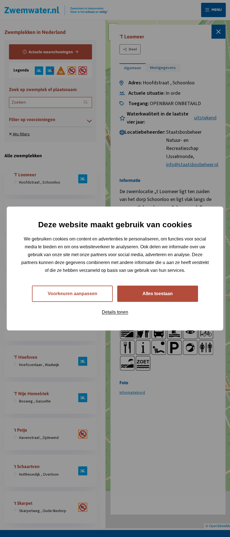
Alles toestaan (157, 293)
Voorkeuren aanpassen (72, 293)
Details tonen (115, 312)
